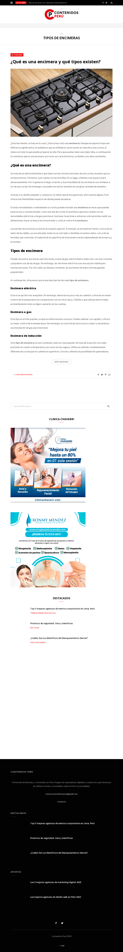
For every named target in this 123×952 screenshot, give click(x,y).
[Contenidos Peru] (61, 14)
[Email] (109, 375)
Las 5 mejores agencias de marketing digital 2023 (55, 882)
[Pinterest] (105, 375)
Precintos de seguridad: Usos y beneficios (51, 623)
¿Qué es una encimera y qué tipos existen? (55, 61)
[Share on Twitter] (102, 375)
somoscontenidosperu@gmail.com (61, 794)
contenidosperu (24, 374)
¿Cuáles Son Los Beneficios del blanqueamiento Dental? (59, 638)
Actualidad (17, 55)
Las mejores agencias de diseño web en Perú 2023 (55, 897)
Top (62, 945)
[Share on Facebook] (98, 375)
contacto (61, 801)
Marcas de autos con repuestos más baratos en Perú (49, 3)
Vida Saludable (38, 642)
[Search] (111, 2)
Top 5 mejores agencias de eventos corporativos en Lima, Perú (62, 608)
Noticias (34, 628)
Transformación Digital (43, 613)
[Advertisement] (61, 701)
